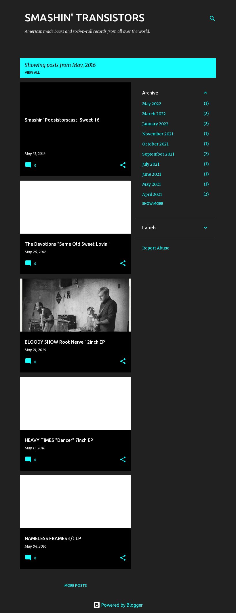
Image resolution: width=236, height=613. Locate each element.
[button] (122, 165)
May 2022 (151, 103)
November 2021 (158, 134)
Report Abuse (155, 248)
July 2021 (150, 164)
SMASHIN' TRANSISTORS (84, 17)
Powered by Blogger (121, 605)
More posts (75, 585)
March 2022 (154, 113)
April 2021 (152, 194)
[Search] (212, 18)
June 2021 (151, 174)
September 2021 (158, 154)
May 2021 (151, 184)
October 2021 (155, 144)
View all (32, 72)
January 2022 (155, 123)
